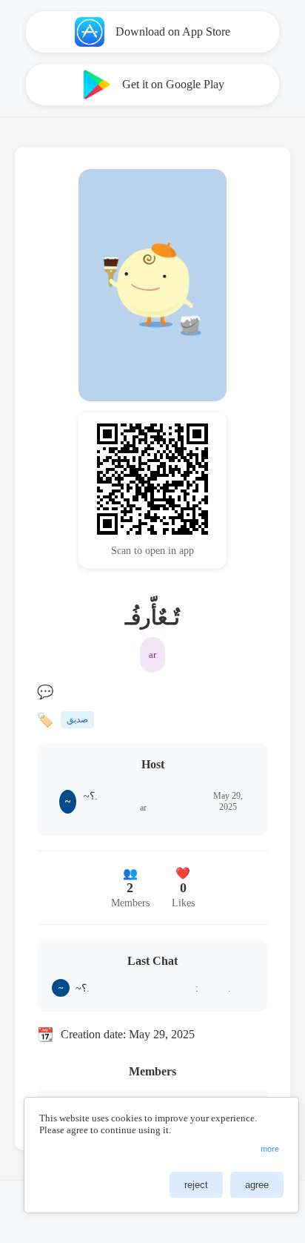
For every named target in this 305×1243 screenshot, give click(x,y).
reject (196, 1184)
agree (257, 1184)
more (270, 1148)
